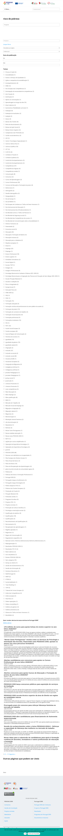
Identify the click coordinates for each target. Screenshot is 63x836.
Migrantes (9, 414)
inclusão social (10, 356)
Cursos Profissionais (12, 182)
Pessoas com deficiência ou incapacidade (18, 455)
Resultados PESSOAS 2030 (14, 546)
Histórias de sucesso (12, 337)
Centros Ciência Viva (12, 144)
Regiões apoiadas (11, 530)
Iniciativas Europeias (12, 361)
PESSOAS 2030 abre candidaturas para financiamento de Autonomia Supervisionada (30, 717)
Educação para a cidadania (14, 240)
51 (8, 754)
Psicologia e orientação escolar (15, 510)
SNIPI (8, 576)
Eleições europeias (11, 243)
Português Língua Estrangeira (15, 483)
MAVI (7, 400)
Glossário (7, 818)
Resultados (37, 811)
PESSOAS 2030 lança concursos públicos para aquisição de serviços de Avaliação (31, 685)
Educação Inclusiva (11, 237)
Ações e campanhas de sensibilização (17, 80)
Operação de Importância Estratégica (17, 444)
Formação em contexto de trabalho (16, 312)
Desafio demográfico (12, 193)
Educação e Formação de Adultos (16, 235)
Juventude (9, 381)
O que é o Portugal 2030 (41, 808)
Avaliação (9, 111)
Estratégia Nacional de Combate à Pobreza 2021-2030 (21, 273)
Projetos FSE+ (10, 502)
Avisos (8, 119)
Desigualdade (10, 196)
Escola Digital (10, 262)
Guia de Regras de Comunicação (15, 334)
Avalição (8, 116)
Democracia (9, 188)
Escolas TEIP (10, 265)
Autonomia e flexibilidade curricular (16, 108)
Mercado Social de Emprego (14, 406)
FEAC (7, 298)
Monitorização (10, 417)
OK (25, 833)
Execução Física (10, 290)
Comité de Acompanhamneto (14, 163)
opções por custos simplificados (15, 441)
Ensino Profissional (12, 254)
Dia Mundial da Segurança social (15, 215)
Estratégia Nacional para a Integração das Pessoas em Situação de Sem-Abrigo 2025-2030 (32, 276)
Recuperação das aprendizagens (15, 527)
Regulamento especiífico (13, 538)
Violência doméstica (12, 610)
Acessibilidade (10, 75)
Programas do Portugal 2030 (42, 814)
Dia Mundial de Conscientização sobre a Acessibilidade (22, 221)
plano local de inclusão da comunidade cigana (19, 469)
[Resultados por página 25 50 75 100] (31, 48)
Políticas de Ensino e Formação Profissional (18, 474)
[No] (61, 832)
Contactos (7, 805)
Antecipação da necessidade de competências (19, 91)
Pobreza (8, 472)
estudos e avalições (12, 281)
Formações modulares (13, 320)
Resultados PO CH (11, 549)
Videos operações (11, 601)
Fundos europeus (11, 331)
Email (7, 246)
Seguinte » (12, 754)
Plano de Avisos (11, 463)
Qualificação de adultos (13, 513)
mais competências (12, 389)
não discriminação (11, 422)
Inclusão (9, 350)
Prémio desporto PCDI (12, 485)
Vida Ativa (9, 599)
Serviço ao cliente (11, 563)
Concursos (9, 177)
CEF (7, 138)
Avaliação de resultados (13, 113)
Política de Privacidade (33, 833)
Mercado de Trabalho (12, 403)
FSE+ (8, 326)
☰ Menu (6, 9)
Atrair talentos (10, 105)
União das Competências (13, 593)
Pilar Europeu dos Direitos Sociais (16, 458)
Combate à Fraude (11, 155)
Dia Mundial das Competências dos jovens (18, 218)
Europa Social (10, 287)
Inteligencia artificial (12, 370)
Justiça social (10, 378)
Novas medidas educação (13, 433)
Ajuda (6, 821)
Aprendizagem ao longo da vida (15, 102)
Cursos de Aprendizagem (13, 179)
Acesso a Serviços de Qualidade (15, 77)
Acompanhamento (11, 83)
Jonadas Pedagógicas (12, 372)
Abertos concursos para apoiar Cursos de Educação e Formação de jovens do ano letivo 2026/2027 (30, 674)
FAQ (7, 295)
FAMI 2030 (9, 292)
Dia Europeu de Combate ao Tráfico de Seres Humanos (22, 204)
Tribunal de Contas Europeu (14, 590)
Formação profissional (12, 317)
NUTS (8, 439)
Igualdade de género (12, 342)
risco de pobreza (11, 554)
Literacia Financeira (12, 383)
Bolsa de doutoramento (13, 124)
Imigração (9, 348)
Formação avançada (12, 304)
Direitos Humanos (11, 224)
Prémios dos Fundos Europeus (15, 488)
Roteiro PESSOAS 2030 (12, 557)
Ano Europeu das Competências (15, 88)
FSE (7, 323)
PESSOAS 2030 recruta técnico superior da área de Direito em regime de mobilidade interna (31, 696)
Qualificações (10, 516)
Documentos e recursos (41, 818)
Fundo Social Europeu (12, 328)
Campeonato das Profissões (14, 133)
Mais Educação (10, 392)
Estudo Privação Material (13, 279)
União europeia (10, 596)
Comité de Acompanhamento (14, 160)
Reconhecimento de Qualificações (16, 521)
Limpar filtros (7, 44)
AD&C (8, 86)
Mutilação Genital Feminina (14, 419)
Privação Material (11, 494)
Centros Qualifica (11, 146)
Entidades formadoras (12, 259)
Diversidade (9, 226)
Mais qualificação (11, 397)
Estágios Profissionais (12, 270)
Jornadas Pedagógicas (12, 375)
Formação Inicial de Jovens (14, 315)
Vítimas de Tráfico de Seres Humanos (17, 612)
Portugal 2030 (10, 477)
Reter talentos (10, 552)
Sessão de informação (12, 568)
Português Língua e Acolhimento (16, 480)
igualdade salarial (11, 345)
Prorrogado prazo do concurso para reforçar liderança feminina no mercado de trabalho (30, 706)
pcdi (7, 450)
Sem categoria (10, 560)
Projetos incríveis (11, 505)
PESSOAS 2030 (10, 452)
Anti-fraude (9, 94)
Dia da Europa (10, 199)
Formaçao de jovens (12, 309)
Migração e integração (12, 408)
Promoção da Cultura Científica (15, 508)
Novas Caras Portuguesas (13, 430)
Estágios (8, 268)
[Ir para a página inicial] (9, 3)
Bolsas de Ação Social (12, 127)
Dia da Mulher (10, 201)
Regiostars (9, 532)
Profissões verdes (11, 496)
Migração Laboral (11, 411)
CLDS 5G (8, 152)
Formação (9, 301)
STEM (8, 579)
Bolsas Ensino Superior (13, 130)
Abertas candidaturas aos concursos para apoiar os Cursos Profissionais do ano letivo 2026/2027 (27, 661)
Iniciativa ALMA (10, 359)
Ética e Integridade (11, 284)
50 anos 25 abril (10, 72)
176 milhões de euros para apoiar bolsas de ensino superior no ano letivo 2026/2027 (30, 628)
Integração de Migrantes (13, 364)
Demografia (9, 190)
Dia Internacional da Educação (15, 207)
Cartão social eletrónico (13, 135)
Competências (10, 166)
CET (7, 149)
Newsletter (9, 425)
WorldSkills (9, 615)
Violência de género (12, 607)
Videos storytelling (11, 604)
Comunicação (10, 174)
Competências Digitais (12, 168)
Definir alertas (7, 623)
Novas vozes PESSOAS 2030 (14, 436)
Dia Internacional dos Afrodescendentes (18, 210)
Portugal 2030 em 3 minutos (42, 805)
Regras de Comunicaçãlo (13, 535)
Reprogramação (11, 543)
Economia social (11, 229)
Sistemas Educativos (12, 571)
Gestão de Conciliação (10, 808)
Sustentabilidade (11, 582)
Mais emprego (10, 394)
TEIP (7, 587)
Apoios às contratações (13, 99)
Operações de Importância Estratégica (17, 447)
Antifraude (9, 97)
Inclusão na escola (11, 353)
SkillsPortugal (10, 574)
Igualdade (9, 339)
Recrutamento (10, 524)
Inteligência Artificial (12, 367)
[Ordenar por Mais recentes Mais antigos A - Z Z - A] (31, 51)
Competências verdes (12, 171)
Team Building (10, 585)
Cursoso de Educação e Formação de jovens (19, 185)
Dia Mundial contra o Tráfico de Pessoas (18, 213)
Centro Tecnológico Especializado (16, 141)
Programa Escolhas (11, 499)
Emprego (9, 248)
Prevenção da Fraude (12, 491)
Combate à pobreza (12, 157)
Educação (9, 232)
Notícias (8, 428)
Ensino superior (10, 257)
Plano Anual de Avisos (12, 461)
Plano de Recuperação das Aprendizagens (18, 466)
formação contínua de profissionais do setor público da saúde (24, 306)
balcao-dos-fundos (11, 122)
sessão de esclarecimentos (14, 565)
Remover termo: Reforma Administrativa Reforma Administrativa (25, 541)
